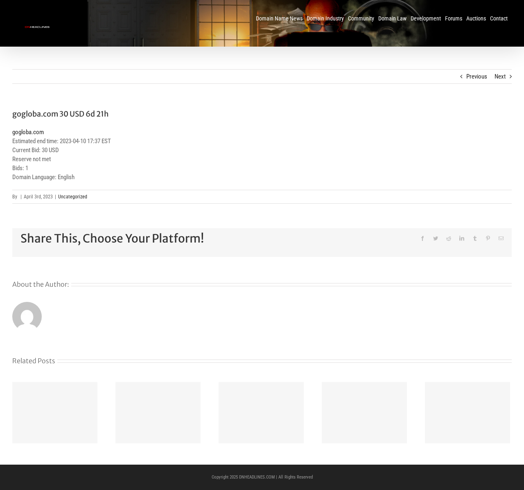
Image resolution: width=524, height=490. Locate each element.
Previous (476, 76)
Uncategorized (72, 197)
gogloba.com (28, 132)
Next (500, 76)
